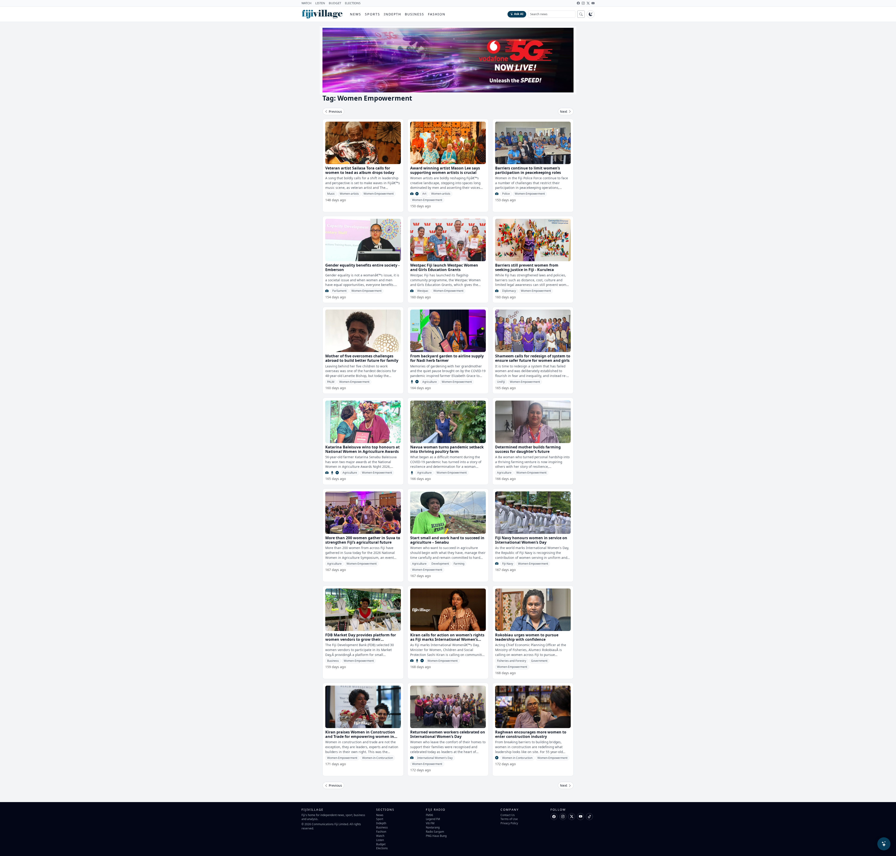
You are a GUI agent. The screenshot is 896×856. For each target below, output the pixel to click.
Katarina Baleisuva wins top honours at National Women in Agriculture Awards (362, 449)
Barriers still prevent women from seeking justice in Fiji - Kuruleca (526, 267)
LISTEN (320, 3)
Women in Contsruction (517, 758)
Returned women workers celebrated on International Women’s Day (447, 734)
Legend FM (433, 819)
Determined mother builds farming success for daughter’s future (528, 449)
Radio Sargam (435, 831)
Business (414, 14)
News (355, 14)
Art (424, 194)
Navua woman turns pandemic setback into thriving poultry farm (447, 449)
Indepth (392, 14)
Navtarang (433, 827)
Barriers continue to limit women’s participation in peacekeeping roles (528, 170)
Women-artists (349, 194)
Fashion (436, 14)
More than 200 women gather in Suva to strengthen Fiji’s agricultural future (362, 540)
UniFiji (501, 382)
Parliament (339, 291)
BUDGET (335, 3)
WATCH (306, 3)
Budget (380, 844)
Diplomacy (509, 291)
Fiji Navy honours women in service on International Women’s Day (531, 540)
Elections (382, 848)
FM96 (429, 815)
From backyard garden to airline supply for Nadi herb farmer (447, 358)
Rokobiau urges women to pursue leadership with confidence (526, 637)
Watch (380, 836)
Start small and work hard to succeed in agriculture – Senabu (447, 540)
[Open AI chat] (883, 843)
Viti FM (430, 823)
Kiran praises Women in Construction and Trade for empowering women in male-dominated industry (360, 736)
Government (539, 661)
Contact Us (507, 815)
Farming (459, 564)
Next (564, 111)
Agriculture (429, 382)
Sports (372, 14)
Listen (380, 840)
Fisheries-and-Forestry (511, 661)
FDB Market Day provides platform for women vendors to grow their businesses (360, 639)
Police (506, 194)
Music (331, 194)
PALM (330, 382)
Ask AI (518, 14)
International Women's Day (435, 758)
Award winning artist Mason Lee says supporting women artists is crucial (445, 170)
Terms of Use (509, 819)
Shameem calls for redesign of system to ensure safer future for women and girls (532, 358)
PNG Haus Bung (436, 836)
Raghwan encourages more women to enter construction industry (530, 734)
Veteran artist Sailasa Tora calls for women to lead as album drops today (359, 170)
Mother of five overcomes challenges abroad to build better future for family (361, 358)
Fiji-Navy (507, 564)
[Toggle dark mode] (591, 14)
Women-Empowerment (379, 194)
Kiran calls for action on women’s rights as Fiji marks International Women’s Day (447, 639)
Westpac (422, 291)
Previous (335, 111)
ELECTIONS (352, 3)
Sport (379, 819)
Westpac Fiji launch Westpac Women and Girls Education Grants (444, 267)
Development (440, 564)
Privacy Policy (509, 823)
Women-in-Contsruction (377, 758)
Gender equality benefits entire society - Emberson (362, 267)
